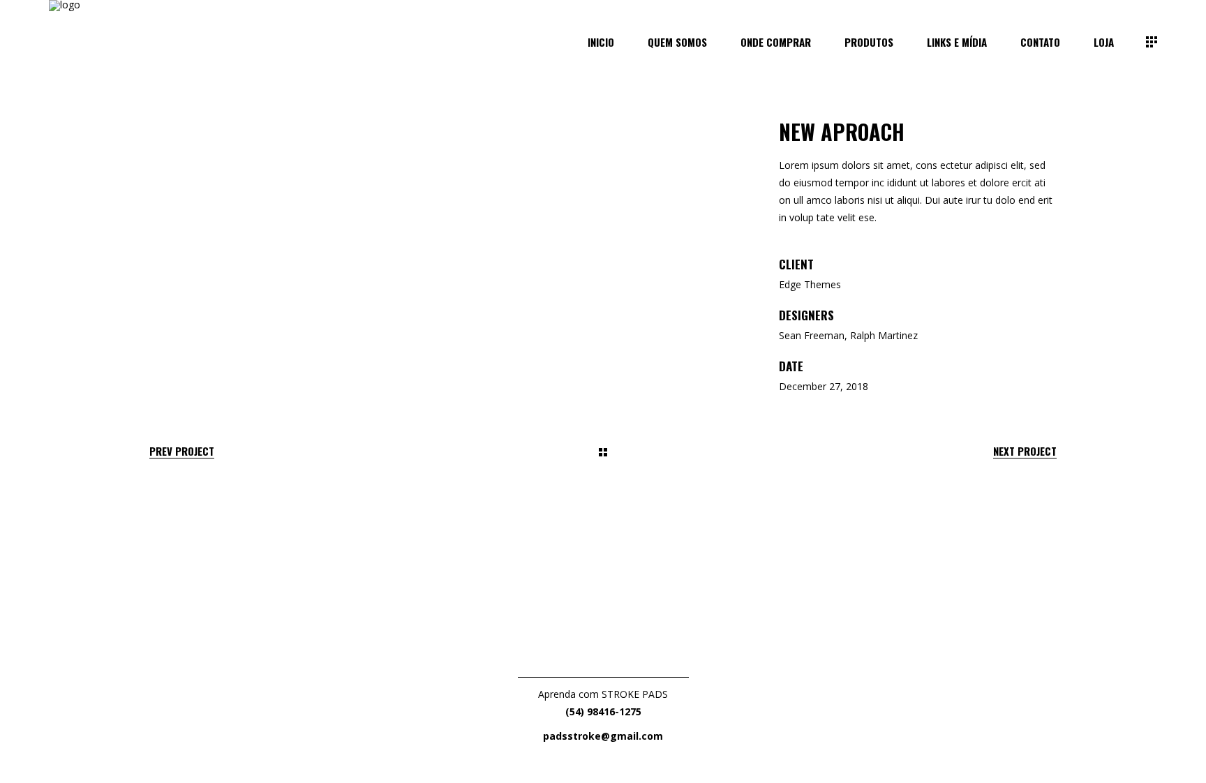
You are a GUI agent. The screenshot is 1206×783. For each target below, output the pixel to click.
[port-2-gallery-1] (242, 128)
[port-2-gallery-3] (654, 167)
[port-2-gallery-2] (345, 167)
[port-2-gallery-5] (242, 244)
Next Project (1025, 451)
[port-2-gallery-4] (242, 205)
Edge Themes (810, 284)
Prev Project (181, 451)
